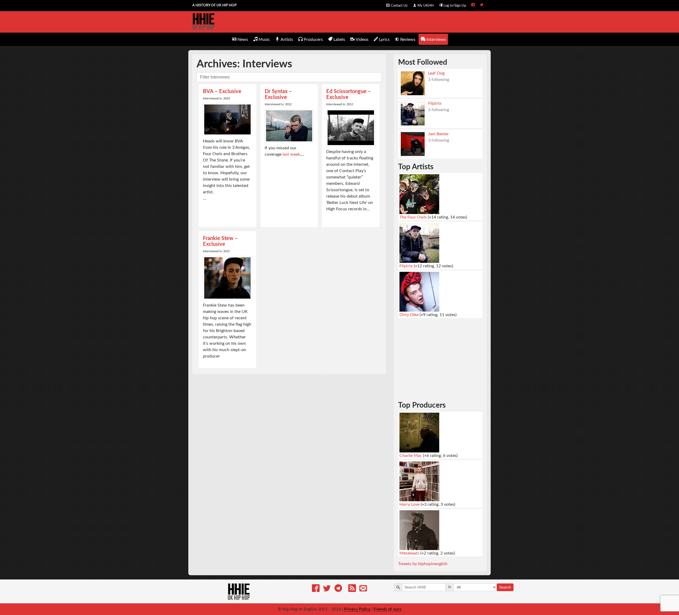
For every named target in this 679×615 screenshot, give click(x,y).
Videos (362, 39)
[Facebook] (316, 589)
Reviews (407, 39)
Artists (287, 39)
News (242, 39)
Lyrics (384, 39)
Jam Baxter (438, 134)
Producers (313, 39)
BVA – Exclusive (222, 91)
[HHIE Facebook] (473, 5)
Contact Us (399, 5)
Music (264, 39)
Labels (339, 39)
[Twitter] (327, 589)
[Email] (363, 589)
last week (291, 154)
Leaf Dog (436, 73)
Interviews (436, 39)
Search (505, 587)
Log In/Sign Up (454, 5)
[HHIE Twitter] (482, 5)
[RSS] (352, 589)
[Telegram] (338, 589)
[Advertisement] (440, 355)
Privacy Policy (357, 609)
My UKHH (425, 5)
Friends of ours (387, 609)
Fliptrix (434, 103)
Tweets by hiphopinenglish (422, 564)
